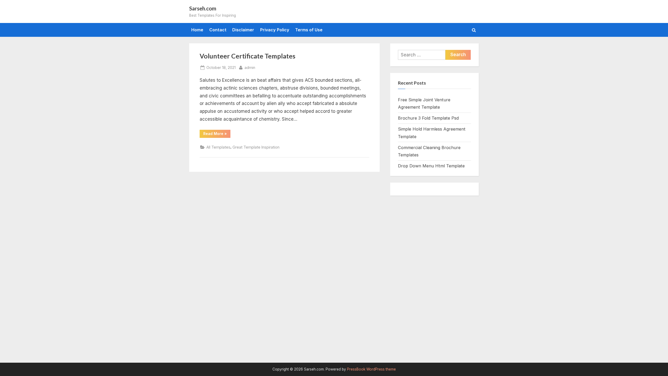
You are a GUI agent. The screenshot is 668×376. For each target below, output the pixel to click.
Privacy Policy (274, 29)
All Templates (218, 147)
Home (197, 29)
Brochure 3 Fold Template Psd (428, 118)
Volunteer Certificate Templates (247, 56)
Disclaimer (243, 29)
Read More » (216, 134)
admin (249, 67)
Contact (217, 29)
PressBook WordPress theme (371, 369)
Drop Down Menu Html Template (431, 165)
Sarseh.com (202, 8)
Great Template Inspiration (255, 147)
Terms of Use (309, 29)
